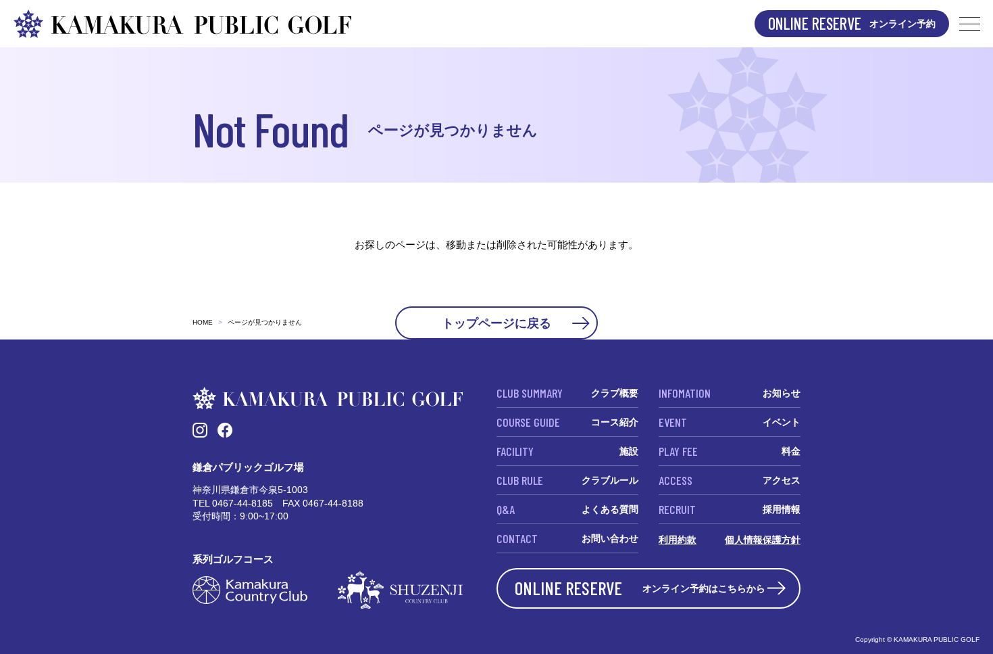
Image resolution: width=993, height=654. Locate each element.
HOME (203, 322)
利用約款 (677, 539)
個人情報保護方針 (762, 539)
